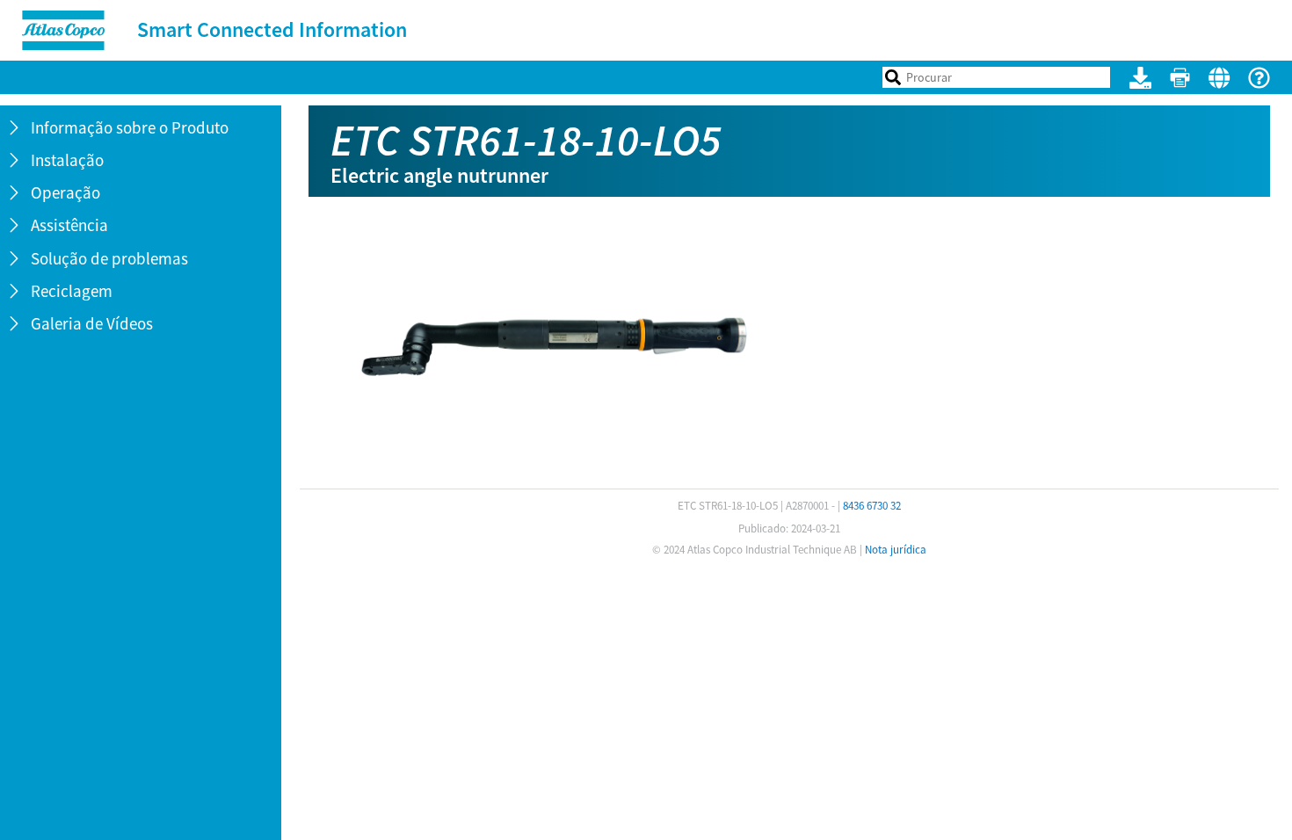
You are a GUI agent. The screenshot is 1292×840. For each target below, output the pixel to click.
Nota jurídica (895, 549)
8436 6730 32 (872, 505)
